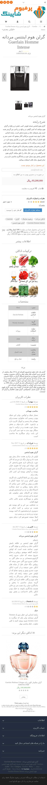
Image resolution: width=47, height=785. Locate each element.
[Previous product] (12, 29)
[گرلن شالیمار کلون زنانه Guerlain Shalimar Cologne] (23, 659)
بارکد (29, 53)
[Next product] (5, 29)
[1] (37, 407)
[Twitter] (4, 2)
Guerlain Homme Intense (36, 223)
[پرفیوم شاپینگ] (23, 12)
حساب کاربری (39, 728)
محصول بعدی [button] (4, 77)
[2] (38, 202)
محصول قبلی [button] (35, 77)
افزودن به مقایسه (28, 188)
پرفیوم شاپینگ (27, 219)
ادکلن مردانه (40, 219)
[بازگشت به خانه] (44, 26)
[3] (37, 202)
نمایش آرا (42, 205)
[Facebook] (1, 2)
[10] (29, 202)
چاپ (40, 188)
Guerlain (10, 219)
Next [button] (3, 668)
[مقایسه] (45, 3)
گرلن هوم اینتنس (18, 223)
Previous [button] (44, 668)
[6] (34, 202)
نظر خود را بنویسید (13, 210)
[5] (28, 407)
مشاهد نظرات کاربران (33, 210)
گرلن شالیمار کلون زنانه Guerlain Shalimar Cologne (23, 682)
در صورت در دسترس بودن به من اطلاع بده (28, 174)
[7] (32, 202)
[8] (31, 202)
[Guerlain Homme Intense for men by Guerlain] (18, 105)
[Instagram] (11, 2)
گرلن (17, 219)
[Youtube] (8, 2)
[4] (36, 202)
